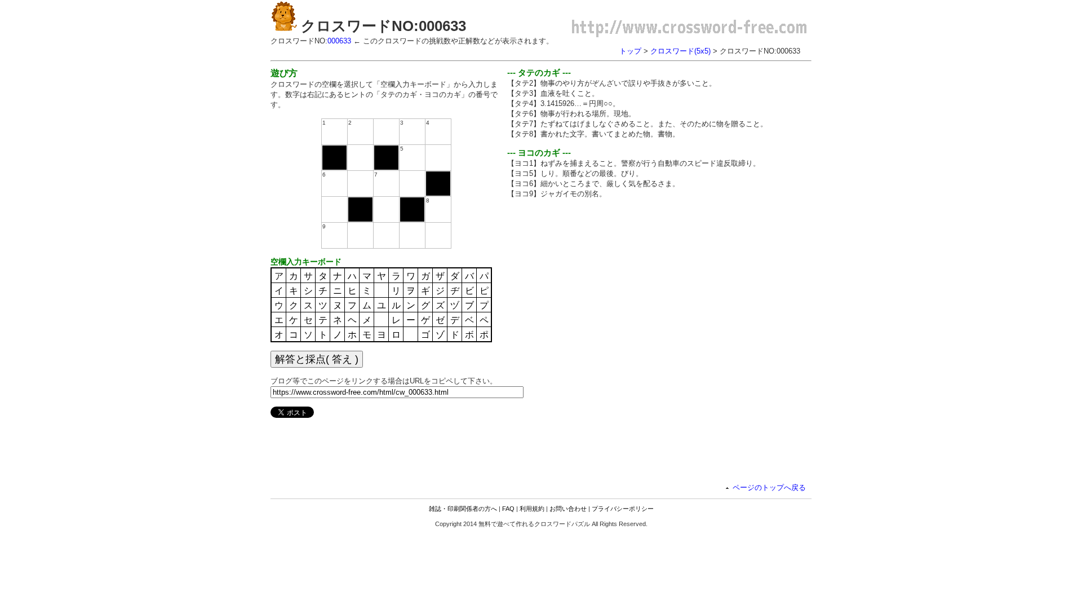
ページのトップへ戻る (769, 487)
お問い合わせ (568, 508)
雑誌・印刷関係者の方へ (463, 508)
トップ (630, 51)
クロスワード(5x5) (680, 51)
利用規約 (532, 508)
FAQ (508, 508)
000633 (339, 41)
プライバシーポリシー (623, 508)
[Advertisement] (602, 286)
